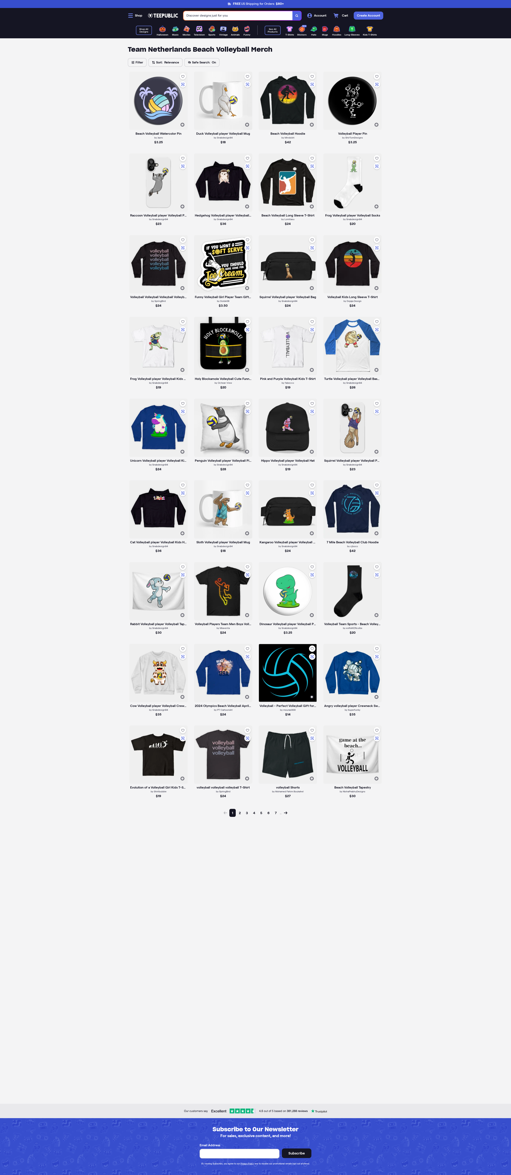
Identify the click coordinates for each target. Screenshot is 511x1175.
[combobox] (238, 15)
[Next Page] (285, 813)
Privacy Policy (247, 1163)
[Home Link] (163, 15)
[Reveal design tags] (182, 125)
